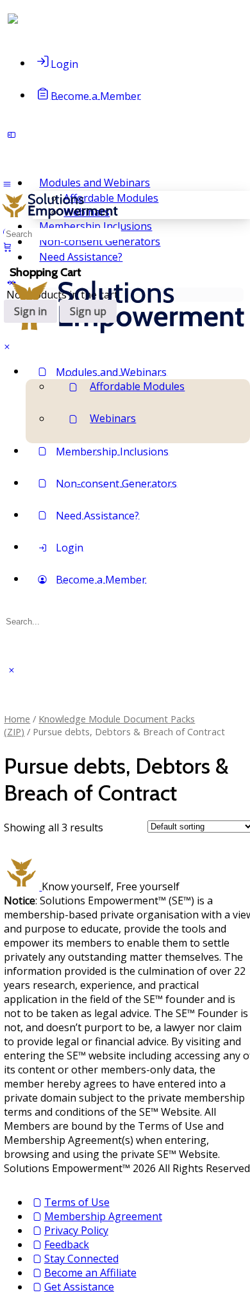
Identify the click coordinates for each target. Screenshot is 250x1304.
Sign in (30, 311)
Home (17, 718)
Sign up (88, 311)
